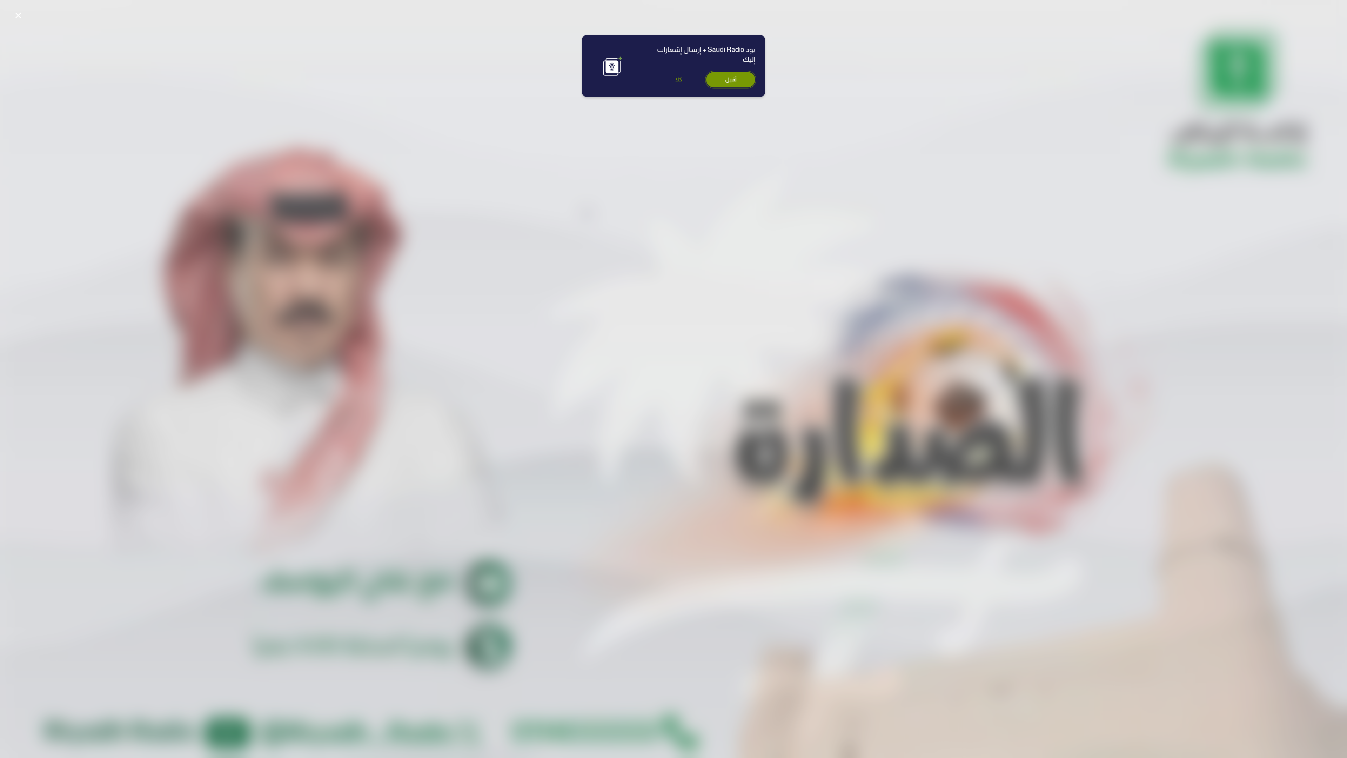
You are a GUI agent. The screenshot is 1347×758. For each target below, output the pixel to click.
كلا (678, 79)
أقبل (731, 79)
